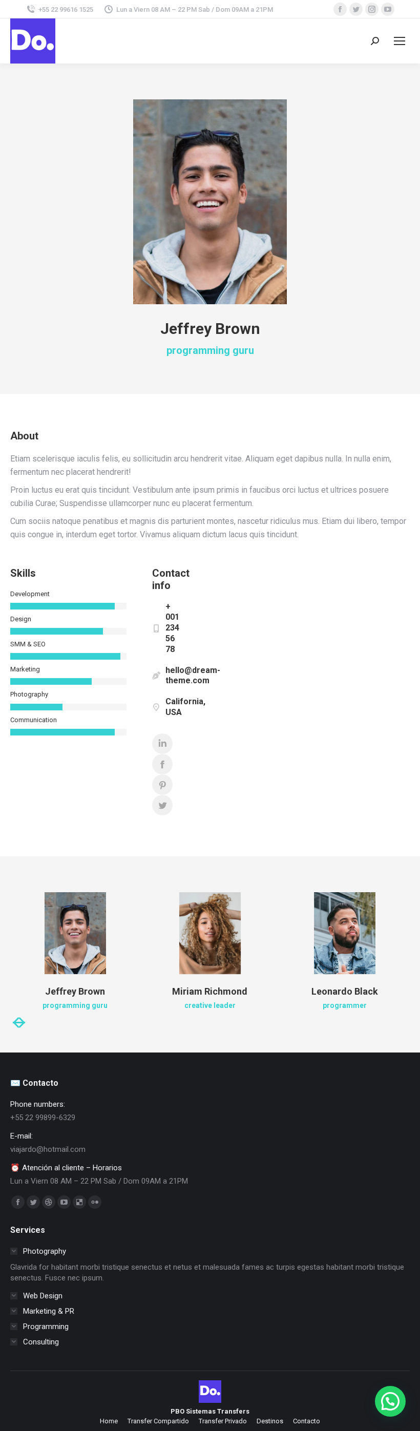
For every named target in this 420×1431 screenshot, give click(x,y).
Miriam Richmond (209, 991)
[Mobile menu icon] (399, 41)
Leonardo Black (344, 991)
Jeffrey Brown (75, 991)
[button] (390, 1401)
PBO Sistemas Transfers (210, 1411)
